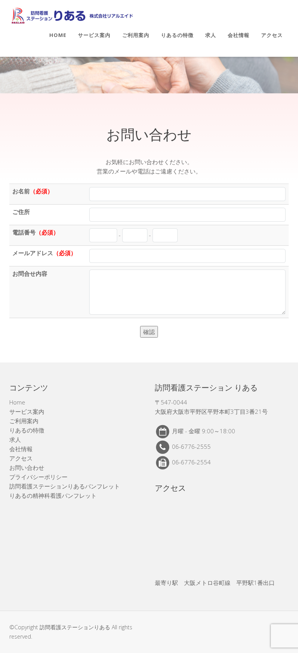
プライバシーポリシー (38, 477)
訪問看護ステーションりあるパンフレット (64, 486)
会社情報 (238, 35)
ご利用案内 (135, 35)
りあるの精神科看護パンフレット (53, 495)
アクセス (272, 35)
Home (57, 35)
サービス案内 (94, 35)
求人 (210, 35)
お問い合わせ (26, 467)
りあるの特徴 (177, 35)
